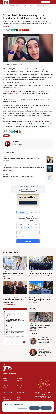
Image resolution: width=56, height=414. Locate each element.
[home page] (6, 2)
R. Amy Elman (6, 160)
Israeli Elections (38, 6)
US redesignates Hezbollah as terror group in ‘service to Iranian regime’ (40, 274)
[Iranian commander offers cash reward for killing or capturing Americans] (41, 317)
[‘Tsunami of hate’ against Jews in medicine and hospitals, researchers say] (50, 168)
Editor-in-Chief (41, 349)
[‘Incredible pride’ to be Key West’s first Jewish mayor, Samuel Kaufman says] (15, 263)
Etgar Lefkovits (6, 178)
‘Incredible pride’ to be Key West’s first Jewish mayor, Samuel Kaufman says (14, 275)
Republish (25, 29)
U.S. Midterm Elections (29, 6)
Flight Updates (46, 6)
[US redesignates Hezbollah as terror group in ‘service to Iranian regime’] (41, 263)
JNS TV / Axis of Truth (33, 323)
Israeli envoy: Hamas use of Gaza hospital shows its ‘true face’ (14, 314)
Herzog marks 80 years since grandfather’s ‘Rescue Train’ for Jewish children (15, 320)
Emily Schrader (32, 330)
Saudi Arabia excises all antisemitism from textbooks (18, 176)
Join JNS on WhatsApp (29, 189)
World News (5, 174)
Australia (6, 135)
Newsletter (29, 2)
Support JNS (45, 2)
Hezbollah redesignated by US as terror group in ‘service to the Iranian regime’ (15, 337)
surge (20, 75)
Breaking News (9, 309)
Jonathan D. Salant (7, 170)
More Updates (8, 342)
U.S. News (5, 165)
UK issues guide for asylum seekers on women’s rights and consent (15, 326)
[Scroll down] (24, 342)
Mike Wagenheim (32, 276)
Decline (46, 408)
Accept (34, 408)
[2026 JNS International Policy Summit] (44, 384)
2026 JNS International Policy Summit (44, 393)
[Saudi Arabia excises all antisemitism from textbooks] (50, 177)
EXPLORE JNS (10, 252)
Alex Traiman (6, 304)
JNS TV (32, 309)
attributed (35, 121)
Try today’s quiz (28, 202)
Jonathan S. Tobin (42, 355)
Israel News (5, 296)
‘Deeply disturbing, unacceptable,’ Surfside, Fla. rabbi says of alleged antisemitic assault (39, 299)
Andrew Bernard (6, 278)
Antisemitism (11, 12)
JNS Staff (6, 26)
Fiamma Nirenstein (42, 344)
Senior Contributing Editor (43, 337)
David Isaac (12, 304)
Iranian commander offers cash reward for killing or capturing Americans (39, 327)
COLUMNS (33, 334)
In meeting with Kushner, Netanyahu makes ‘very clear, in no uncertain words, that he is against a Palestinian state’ (15, 300)
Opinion (4, 156)
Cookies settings (22, 408)
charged (17, 91)
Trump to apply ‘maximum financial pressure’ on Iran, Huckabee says (15, 331)
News (4, 12)
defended (38, 111)
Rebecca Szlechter (33, 302)
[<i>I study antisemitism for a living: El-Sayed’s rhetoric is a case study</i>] (50, 159)
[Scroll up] (22, 342)
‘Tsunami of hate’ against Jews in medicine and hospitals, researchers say (23, 168)
